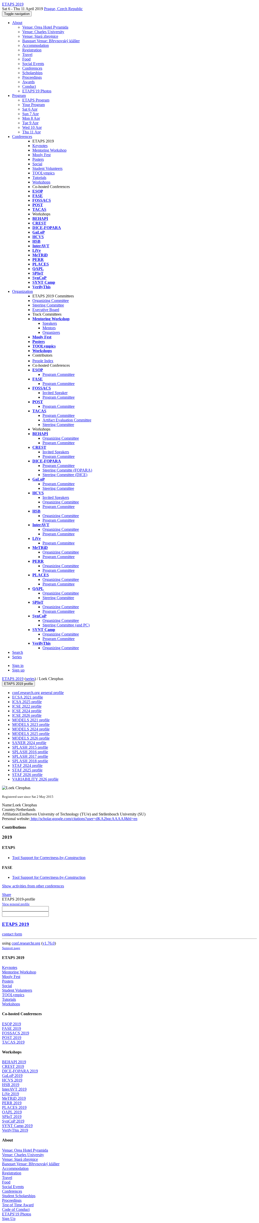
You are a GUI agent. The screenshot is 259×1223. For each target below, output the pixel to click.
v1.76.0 (48, 943)
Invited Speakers (55, 452)
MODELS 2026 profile (31, 738)
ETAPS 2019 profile (18, 684)
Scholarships (32, 73)
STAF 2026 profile (27, 774)
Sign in (18, 665)
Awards (28, 82)
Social (37, 164)
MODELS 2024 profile (31, 729)
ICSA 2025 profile (27, 702)
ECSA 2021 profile (27, 697)
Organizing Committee (50, 300)
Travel (27, 54)
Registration (31, 50)
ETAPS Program (35, 100)
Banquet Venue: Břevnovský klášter (51, 41)
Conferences (32, 68)
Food (26, 59)
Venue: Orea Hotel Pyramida (45, 27)
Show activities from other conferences (33, 886)
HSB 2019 (10, 1085)
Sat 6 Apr (29, 109)
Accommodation (35, 45)
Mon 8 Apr (31, 118)
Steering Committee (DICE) (64, 475)
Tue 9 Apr (30, 123)
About (17, 23)
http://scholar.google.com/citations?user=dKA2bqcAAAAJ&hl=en (83, 819)
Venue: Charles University (43, 32)
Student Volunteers (47, 168)
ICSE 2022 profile (26, 706)
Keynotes (40, 146)
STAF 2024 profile (27, 765)
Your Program (33, 105)
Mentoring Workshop (49, 150)
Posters (38, 159)
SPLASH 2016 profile (30, 752)
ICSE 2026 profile (26, 715)
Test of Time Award (18, 1205)
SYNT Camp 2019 (17, 1126)
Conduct (29, 86)
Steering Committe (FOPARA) (67, 470)
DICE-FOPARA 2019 (20, 1071)
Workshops (41, 182)
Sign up (18, 670)
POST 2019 (11, 1037)
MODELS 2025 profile (31, 733)
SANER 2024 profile (29, 743)
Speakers (49, 323)
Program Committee (58, 374)
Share (6, 894)
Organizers (51, 332)
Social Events (33, 64)
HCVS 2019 (12, 1080)
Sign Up (8, 1218)
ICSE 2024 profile (26, 711)
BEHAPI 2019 (14, 1062)
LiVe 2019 (10, 1094)
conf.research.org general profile (38, 692)
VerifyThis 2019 (15, 1130)
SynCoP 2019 (13, 1121)
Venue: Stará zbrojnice (40, 36)
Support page (11, 948)
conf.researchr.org (26, 943)
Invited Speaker (55, 393)
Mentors (49, 328)
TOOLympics (43, 173)
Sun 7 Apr (30, 114)
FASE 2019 (11, 1028)
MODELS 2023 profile (31, 724)
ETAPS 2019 (13, 679)
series (30, 679)
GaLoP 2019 (12, 1075)
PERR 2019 (11, 1103)
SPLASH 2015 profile (30, 747)
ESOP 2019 (11, 1024)
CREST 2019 (13, 1066)
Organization (22, 291)
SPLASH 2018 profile (30, 761)
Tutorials (39, 177)
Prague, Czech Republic (63, 9)
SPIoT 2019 (11, 1116)
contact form (12, 934)
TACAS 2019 (13, 1042)
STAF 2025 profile (27, 770)
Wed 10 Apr (32, 127)
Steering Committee (48, 305)
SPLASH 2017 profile (30, 756)
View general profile (16, 904)
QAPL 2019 (12, 1112)
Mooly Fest (41, 155)
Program (19, 95)
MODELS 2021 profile (31, 720)
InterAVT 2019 (14, 1089)
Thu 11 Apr (31, 132)
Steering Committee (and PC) (66, 625)
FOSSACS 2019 (15, 1033)
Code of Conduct (16, 1209)
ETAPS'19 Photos (36, 91)
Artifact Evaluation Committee (66, 420)
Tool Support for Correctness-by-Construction (48, 857)
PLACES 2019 (14, 1107)
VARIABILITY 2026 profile (35, 779)
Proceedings (32, 77)
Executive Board (45, 310)
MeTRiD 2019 (14, 1098)
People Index (42, 361)
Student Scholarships (18, 1196)
